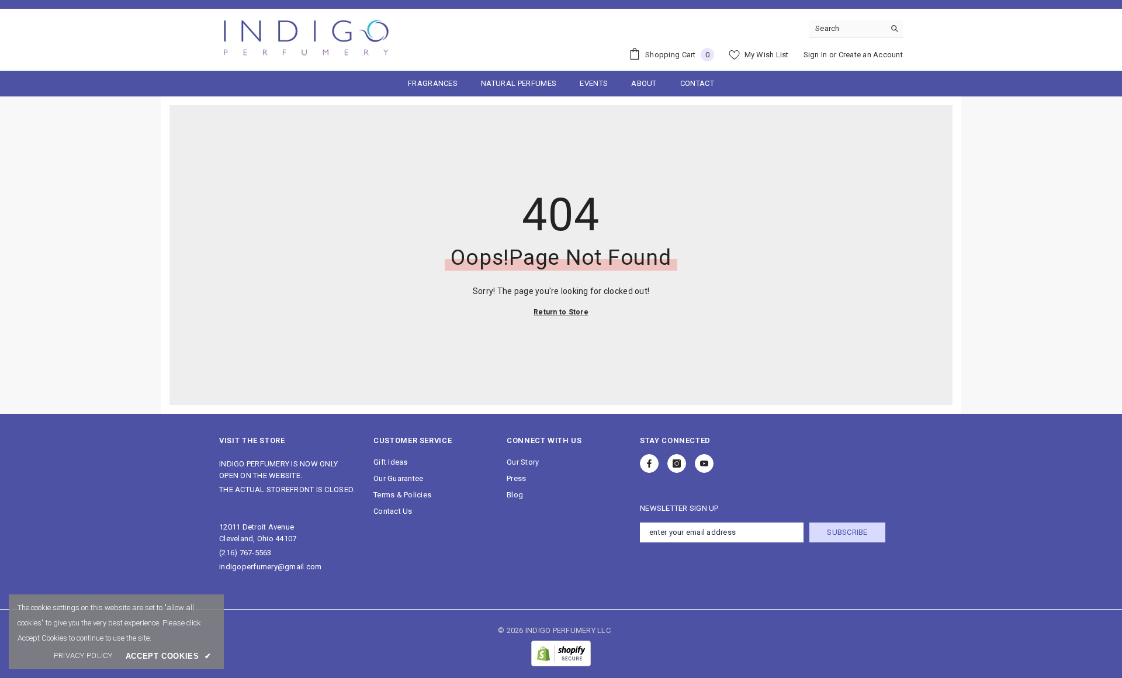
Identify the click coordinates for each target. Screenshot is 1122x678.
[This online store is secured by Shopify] (561, 653)
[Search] (856, 29)
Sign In (815, 54)
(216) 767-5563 (245, 552)
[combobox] (847, 28)
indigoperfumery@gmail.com (270, 566)
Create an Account (871, 54)
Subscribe (847, 532)
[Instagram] (676, 463)
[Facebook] (649, 463)
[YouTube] (704, 463)
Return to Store (561, 312)
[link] (83, 656)
